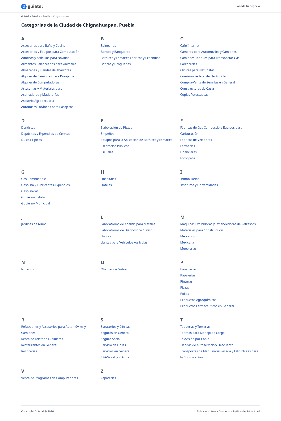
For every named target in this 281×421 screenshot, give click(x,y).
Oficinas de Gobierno (116, 269)
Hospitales (108, 179)
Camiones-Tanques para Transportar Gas (210, 58)
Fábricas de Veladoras (196, 140)
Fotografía (187, 158)
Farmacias (187, 146)
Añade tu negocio (248, 6)
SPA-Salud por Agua (115, 357)
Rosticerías (29, 351)
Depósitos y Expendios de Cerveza (46, 134)
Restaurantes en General (39, 345)
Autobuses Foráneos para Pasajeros (47, 107)
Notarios (27, 269)
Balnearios (108, 45)
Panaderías (188, 269)
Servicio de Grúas (113, 345)
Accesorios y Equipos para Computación (50, 52)
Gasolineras (29, 191)
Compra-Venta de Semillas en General (207, 82)
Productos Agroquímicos (198, 300)
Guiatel (25, 16)
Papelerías (187, 275)
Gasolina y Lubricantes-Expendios (45, 185)
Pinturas (186, 281)
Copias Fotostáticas (194, 94)
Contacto (224, 411)
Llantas (106, 236)
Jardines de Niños (33, 224)
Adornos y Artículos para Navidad (45, 58)
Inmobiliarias (189, 179)
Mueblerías (188, 248)
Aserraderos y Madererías (40, 94)
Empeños (107, 134)
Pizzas (184, 287)
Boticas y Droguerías (116, 64)
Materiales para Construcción (201, 230)
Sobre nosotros (206, 411)
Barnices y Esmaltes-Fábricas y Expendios (130, 58)
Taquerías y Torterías (195, 327)
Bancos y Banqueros (115, 52)
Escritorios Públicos (115, 146)
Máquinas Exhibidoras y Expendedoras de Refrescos (218, 224)
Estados (36, 16)
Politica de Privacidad (246, 411)
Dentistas (28, 127)
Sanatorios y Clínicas (115, 327)
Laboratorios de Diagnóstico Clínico (126, 230)
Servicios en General (115, 351)
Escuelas (107, 152)
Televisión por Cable (194, 339)
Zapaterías (108, 378)
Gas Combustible (33, 179)
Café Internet (189, 45)
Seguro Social (110, 339)
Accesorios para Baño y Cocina (43, 45)
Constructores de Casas (197, 88)
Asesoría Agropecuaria (37, 101)
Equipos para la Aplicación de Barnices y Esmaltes (136, 140)
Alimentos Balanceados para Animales (48, 64)
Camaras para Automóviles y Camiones (208, 52)
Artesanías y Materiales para (41, 88)
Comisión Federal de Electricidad (203, 76)
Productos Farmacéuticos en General (207, 306)
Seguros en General (115, 333)
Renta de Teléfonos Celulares (42, 339)
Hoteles (106, 185)
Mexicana (187, 242)
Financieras (188, 152)
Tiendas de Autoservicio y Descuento (206, 345)
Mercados (187, 236)
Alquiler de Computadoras (40, 82)
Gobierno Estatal (33, 197)
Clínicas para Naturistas (197, 70)
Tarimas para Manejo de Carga (202, 333)
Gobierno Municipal (35, 203)
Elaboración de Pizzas (116, 127)
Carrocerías (188, 64)
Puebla (46, 16)
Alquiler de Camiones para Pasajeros (47, 76)
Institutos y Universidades (199, 185)
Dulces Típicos (31, 140)
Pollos (184, 294)
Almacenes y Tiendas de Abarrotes (46, 70)
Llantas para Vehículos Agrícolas (124, 242)
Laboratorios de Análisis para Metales (128, 224)
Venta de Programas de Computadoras (49, 378)
